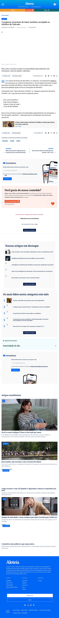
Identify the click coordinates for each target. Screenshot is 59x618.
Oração (45, 10)
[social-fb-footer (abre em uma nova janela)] (28, 605)
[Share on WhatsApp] (56, 75)
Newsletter (25, 580)
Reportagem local (21, 27)
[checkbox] (3, 174)
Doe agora (28, 10)
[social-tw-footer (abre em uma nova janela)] (31, 605)
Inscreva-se (25, 585)
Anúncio (24, 589)
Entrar (30, 600)
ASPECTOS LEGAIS (33, 610)
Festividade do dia (11, 346)
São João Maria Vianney (36, 6)
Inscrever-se (7, 178)
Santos (18, 141)
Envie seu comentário (29, 230)
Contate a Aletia (16, 613)
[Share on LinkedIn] (48, 75)
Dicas (4, 499)
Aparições (5, 443)
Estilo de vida (9, 583)
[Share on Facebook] (45, 75)
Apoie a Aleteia (16, 610)
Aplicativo (24, 583)
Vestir (23, 587)
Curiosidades (6, 526)
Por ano (40, 580)
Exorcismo (5, 141)
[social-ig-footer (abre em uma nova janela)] (34, 605)
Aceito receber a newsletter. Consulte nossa (21, 174)
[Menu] (9, 4)
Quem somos (24, 610)
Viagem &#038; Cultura (11, 587)
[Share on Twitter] (51, 75)
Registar (13, 10)
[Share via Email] (54, 75)
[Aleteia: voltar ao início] (29, 3)
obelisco (53, 81)
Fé (3, 401)
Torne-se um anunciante (44, 610)
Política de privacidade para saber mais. (39, 366)
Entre (36, 224)
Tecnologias (6, 470)
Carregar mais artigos (29, 284)
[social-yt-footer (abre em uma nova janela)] (25, 605)
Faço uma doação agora (11, 201)
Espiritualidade (5, 15)
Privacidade (24, 613)
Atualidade (8, 580)
